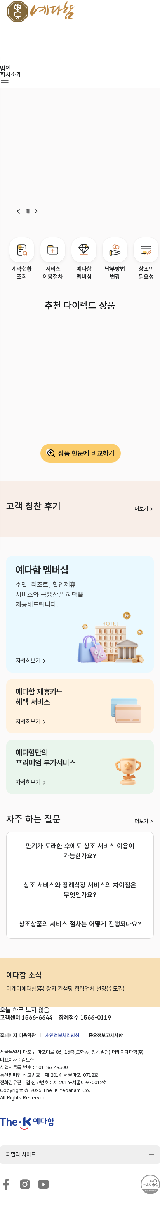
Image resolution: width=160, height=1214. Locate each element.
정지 (28, 211)
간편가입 (11, 43)
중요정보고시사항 (106, 1035)
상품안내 (11, 37)
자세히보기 (28, 660)
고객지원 (11, 56)
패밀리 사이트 (21, 1154)
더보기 (141, 508)
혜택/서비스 (14, 49)
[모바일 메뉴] (4, 83)
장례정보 (11, 62)
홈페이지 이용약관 (18, 1035)
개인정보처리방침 (62, 1035)
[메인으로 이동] (60, 18)
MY (4, 31)
